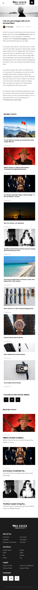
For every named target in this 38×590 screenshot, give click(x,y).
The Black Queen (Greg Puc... (14, 504)
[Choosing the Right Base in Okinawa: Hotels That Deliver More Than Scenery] (19, 266)
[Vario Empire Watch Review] (19, 370)
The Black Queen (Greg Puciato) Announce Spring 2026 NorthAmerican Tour (19, 249)
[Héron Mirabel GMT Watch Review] (19, 347)
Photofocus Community (13, 100)
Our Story (6, 537)
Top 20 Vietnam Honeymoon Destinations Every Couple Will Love (19, 141)
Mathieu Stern (24, 34)
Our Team (23, 537)
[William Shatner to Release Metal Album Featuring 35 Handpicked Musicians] (19, 156)
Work (21, 553)
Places (22, 550)
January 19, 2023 (20, 26)
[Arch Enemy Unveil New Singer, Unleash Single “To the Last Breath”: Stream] (19, 183)
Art (4, 555)
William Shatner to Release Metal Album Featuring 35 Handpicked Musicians (16, 168)
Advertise (23, 540)
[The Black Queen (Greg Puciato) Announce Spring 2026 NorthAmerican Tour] (19, 237)
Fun (21, 558)
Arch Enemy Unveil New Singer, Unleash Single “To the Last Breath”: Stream (19, 195)
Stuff (4, 553)
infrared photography (20, 39)
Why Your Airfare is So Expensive (14, 223)
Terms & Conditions (26, 566)
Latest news (7, 550)
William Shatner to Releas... (13, 438)
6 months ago (7, 145)
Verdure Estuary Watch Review (13, 337)
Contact (23, 542)
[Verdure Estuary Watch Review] (19, 324)
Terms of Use (7, 566)
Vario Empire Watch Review (12, 383)
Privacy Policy (7, 568)
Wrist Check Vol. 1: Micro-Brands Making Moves (18, 308)
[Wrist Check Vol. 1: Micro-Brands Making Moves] (19, 296)
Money (22, 555)
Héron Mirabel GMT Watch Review (14, 354)
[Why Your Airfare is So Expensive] (19, 211)
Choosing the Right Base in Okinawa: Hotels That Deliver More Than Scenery (19, 280)
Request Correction (9, 542)
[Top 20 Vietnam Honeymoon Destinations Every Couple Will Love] (19, 127)
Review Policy (24, 568)
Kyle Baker (9, 26)
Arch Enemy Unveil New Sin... (14, 471)
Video (5, 558)
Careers (5, 540)
